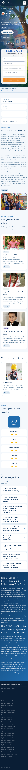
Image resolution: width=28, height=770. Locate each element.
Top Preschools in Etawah (7, 728)
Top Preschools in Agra (6, 742)
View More (4, 190)
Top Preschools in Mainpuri (7, 744)
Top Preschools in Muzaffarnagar (9, 712)
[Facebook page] (8, 28)
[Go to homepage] (7, 2)
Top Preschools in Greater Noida (9, 754)
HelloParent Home (18, 765)
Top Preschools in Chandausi (8, 710)
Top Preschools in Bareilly (7, 719)
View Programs (7, 32)
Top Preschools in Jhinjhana (7, 735)
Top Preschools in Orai (6, 756)
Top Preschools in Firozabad (8, 707)
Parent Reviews (7, 37)
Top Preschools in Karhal (7, 717)
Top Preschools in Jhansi (7, 705)
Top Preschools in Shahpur (7, 749)
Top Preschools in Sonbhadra (8, 700)
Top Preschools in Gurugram (8, 740)
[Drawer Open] (24, 3)
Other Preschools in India (7, 765)
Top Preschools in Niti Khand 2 (8, 691)
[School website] (5, 28)
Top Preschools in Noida (7, 703)
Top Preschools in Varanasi (7, 747)
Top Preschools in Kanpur (7, 714)
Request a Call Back (14, 80)
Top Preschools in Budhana (7, 731)
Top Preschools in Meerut (7, 721)
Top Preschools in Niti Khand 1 (8, 688)
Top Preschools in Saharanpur (8, 726)
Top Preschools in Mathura (7, 751)
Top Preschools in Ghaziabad (8, 738)
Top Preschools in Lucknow (7, 733)
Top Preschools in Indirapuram (8, 724)
